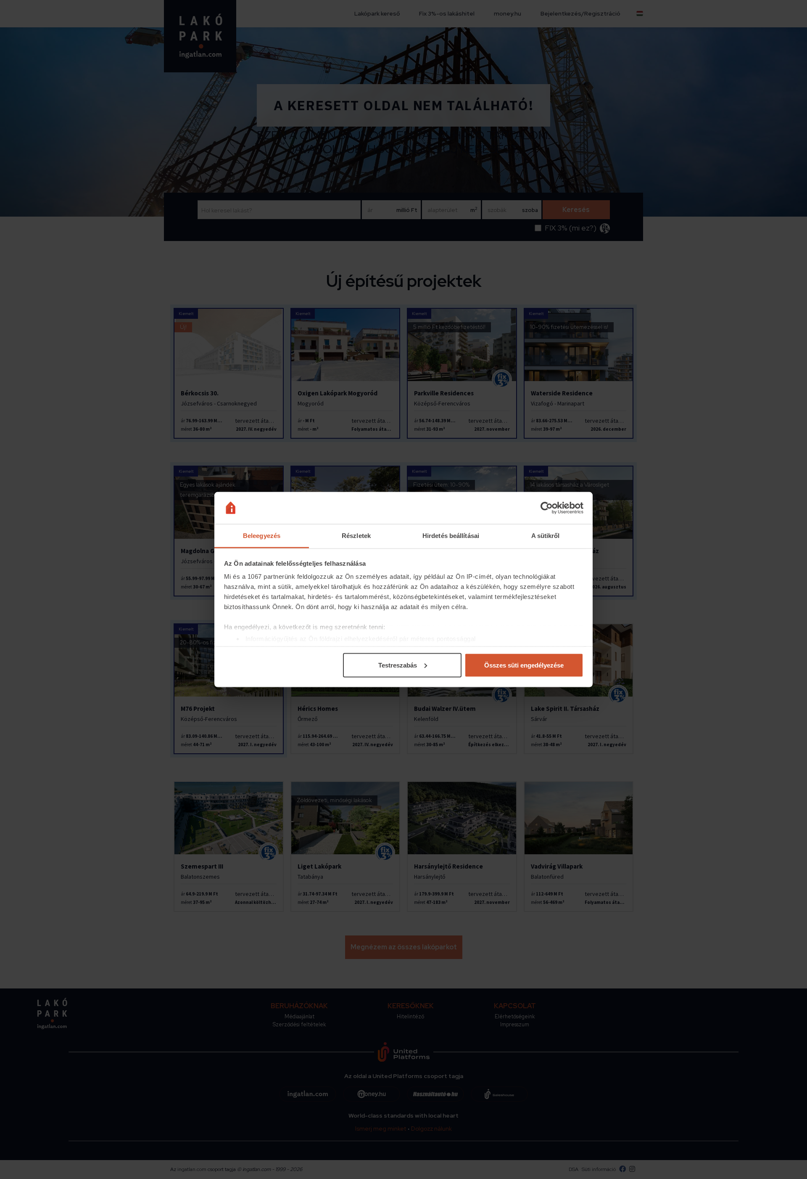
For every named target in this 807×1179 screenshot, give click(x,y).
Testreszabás (397, 664)
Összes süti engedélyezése (524, 664)
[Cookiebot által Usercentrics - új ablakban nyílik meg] (546, 508)
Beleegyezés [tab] (261, 535)
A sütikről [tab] (545, 535)
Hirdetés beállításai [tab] (450, 535)
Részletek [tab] (356, 535)
